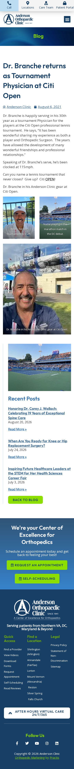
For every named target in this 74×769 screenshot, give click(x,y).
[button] (67, 19)
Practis (54, 758)
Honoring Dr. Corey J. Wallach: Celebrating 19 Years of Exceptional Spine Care (36, 413)
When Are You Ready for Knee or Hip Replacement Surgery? (37, 443)
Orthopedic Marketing (30, 758)
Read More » (17, 429)
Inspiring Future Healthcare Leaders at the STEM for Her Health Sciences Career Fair (39, 473)
